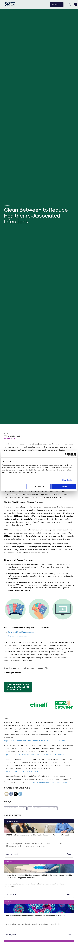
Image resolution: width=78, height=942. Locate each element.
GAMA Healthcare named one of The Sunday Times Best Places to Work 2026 (37, 835)
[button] (70, 5)
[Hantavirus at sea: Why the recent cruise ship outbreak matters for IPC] (39, 906)
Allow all (64, 486)
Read (69, 854)
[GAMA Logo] (10, 6)
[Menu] (75, 5)
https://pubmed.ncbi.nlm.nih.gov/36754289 (21, 771)
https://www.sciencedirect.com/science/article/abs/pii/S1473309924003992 (35, 741)
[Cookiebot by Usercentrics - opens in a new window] (67, 454)
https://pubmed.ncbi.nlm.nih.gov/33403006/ (50, 782)
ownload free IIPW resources (21, 632)
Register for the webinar (18, 636)
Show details (67, 480)
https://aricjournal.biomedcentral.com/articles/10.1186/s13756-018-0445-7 (34, 754)
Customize (37, 486)
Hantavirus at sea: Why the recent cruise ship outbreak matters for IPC (35, 916)
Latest (7, 206)
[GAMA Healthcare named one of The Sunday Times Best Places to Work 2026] (39, 826)
